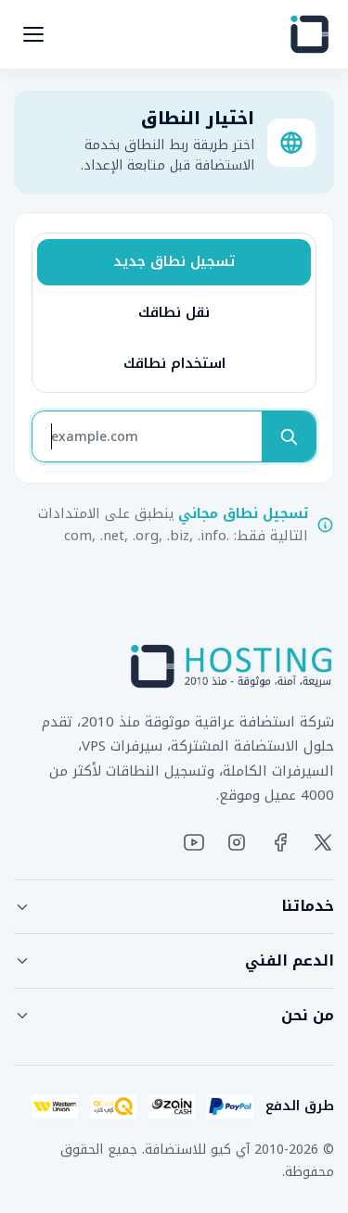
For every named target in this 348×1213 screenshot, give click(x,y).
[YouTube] (194, 842)
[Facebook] (280, 842)
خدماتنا (307, 905)
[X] (323, 842)
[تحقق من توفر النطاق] (289, 436)
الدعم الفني (289, 960)
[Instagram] (237, 842)
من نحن (307, 1015)
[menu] (33, 34)
